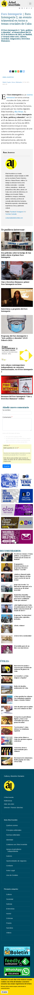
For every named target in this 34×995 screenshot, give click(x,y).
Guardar (7, 466)
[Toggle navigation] (30, 3)
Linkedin (14, 214)
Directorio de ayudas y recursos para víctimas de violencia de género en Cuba (23, 668)
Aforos (13, 82)
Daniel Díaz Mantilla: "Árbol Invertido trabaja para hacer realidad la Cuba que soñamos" (22, 597)
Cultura (9, 894)
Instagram (20, 212)
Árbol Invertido (8, 77)
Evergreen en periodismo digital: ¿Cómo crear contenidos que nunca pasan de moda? (22, 719)
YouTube (8, 214)
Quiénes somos (12, 825)
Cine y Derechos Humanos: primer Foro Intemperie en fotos (15, 283)
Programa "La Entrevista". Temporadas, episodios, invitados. (23, 617)
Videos (8, 933)
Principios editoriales (13, 830)
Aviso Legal (10, 870)
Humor (8, 914)
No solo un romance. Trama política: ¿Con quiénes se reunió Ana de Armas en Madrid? (23, 556)
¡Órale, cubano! (19, 625)
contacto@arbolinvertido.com (14, 218)
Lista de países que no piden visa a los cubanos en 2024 (23, 707)
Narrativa (9, 928)
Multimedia (19, 82)
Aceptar (4, 992)
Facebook (13, 212)
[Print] (24, 71)
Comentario (7, 417)
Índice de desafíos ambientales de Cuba (21, 687)
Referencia (8, 801)
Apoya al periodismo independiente (13, 850)
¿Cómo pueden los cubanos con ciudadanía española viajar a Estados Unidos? (23, 698)
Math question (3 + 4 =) (10, 448)
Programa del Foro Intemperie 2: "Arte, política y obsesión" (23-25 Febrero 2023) (14, 338)
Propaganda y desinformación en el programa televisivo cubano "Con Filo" (21, 566)
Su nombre (6, 410)
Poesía (8, 923)
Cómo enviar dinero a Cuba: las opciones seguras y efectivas (23, 739)
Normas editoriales (13, 835)
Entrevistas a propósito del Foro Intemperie (14, 310)
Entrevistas (10, 909)
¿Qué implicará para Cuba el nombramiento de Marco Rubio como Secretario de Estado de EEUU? (23, 607)
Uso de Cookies (12, 875)
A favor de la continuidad (22, 636)
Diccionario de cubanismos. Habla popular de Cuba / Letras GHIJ (23, 759)
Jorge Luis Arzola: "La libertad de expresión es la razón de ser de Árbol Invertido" (23, 587)
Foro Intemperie (11, 14)
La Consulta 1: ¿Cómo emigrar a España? (21, 677)
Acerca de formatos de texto (11, 433)
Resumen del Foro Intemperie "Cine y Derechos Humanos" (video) (16, 397)
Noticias (9, 904)
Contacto (9, 866)
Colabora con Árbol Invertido (16, 844)
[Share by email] (18, 71)
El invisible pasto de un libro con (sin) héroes (21, 647)
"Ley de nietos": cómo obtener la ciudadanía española (21, 729)
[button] (20, 8)
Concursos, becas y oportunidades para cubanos (20, 749)
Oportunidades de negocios (16, 861)
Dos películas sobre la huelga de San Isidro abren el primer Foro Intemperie (16, 255)
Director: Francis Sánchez (13, 807)
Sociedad (9, 899)
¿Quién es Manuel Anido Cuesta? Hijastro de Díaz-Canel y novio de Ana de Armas (22, 577)
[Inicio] (10, 3)
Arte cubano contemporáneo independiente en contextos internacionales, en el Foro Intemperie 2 (17, 368)
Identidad (9, 840)
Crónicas (9, 918)
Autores (9, 856)
